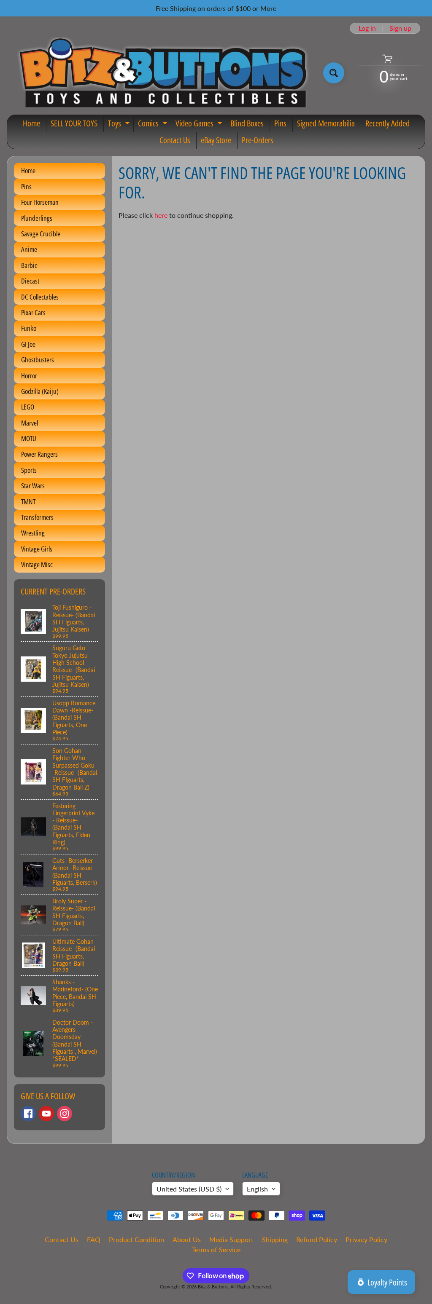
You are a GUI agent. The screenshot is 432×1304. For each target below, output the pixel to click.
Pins (280, 123)
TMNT (28, 501)
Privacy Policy (366, 1239)
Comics (153, 125)
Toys (120, 125)
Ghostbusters (37, 359)
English (257, 1189)
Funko (28, 328)
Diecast (30, 281)
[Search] (333, 72)
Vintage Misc (37, 564)
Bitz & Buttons (213, 1286)
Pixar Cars (33, 312)
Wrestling (33, 533)
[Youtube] (46, 1113)
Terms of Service (216, 1249)
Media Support (231, 1239)
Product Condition (136, 1239)
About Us (187, 1239)
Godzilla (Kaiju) (40, 391)
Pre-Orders (257, 140)
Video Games (200, 125)
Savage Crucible (40, 233)
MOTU (28, 438)
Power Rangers (39, 454)
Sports (29, 470)
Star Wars (33, 485)
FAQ (93, 1239)
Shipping (275, 1239)
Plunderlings (36, 218)
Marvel (29, 423)
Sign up (400, 28)
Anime (29, 249)
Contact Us (174, 140)
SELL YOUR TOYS (74, 123)
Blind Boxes (247, 123)
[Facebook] (28, 1113)
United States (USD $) (189, 1189)
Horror (29, 375)
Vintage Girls (36, 549)
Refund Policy (316, 1239)
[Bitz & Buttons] (162, 72)
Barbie (29, 265)
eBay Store (216, 140)
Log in (367, 28)
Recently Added (387, 123)
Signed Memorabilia (326, 123)
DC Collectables (40, 297)
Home (31, 123)
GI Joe (28, 344)
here (160, 215)
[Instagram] (64, 1113)
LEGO (27, 407)
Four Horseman (40, 202)
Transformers (37, 517)
